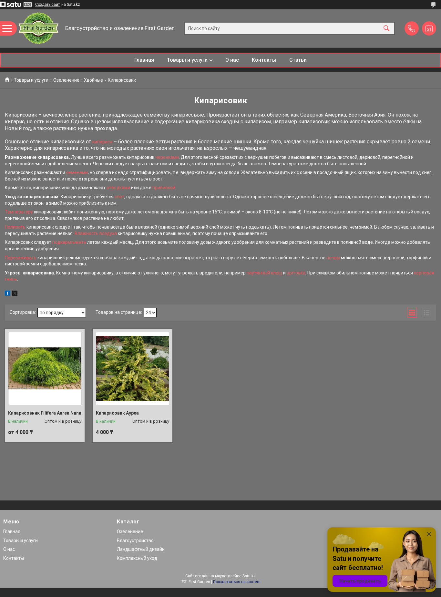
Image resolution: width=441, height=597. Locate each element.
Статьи (298, 60)
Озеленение (66, 80)
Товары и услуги (187, 60)
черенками (167, 157)
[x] (14, 294)
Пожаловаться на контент (237, 582)
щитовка (296, 272)
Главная (144, 60)
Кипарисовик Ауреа (117, 413)
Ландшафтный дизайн (141, 549)
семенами (77, 172)
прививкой (163, 187)
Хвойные (93, 80)
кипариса (102, 141)
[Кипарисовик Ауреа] (132, 368)
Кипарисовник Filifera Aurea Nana (44, 413)
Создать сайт (47, 4)
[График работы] (429, 28)
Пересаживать (20, 257)
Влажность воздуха (96, 233)
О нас (232, 60)
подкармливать (69, 242)
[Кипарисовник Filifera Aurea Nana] (44, 368)
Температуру (19, 211)
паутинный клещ (264, 272)
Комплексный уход (137, 558)
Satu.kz (249, 576)
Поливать (15, 227)
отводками (118, 187)
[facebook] (7, 294)
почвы (333, 257)
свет (119, 196)
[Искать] (386, 28)
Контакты (264, 60)
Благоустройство (135, 540)
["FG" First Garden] (39, 28)
